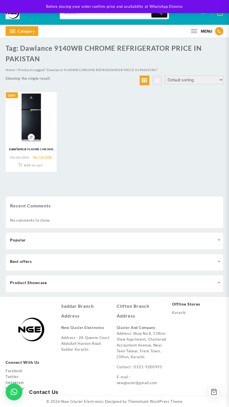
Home (10, 70)
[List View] (157, 80)
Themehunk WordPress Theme (155, 401)
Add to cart (33, 165)
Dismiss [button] (176, 6)
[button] (14, 392)
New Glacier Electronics (82, 401)
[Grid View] (144, 80)
